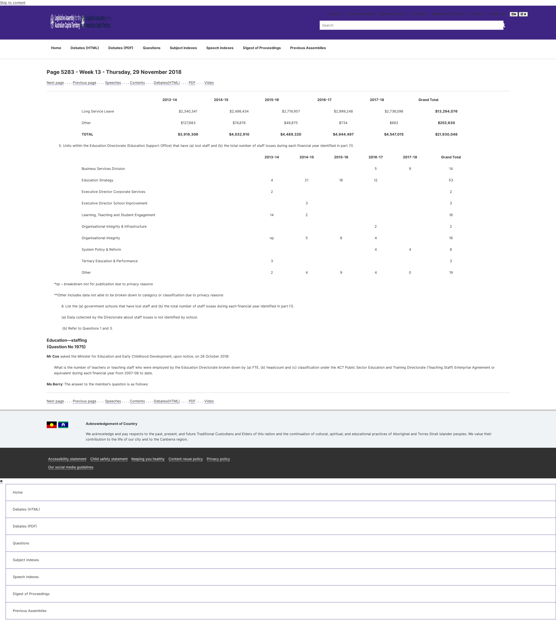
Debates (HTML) (85, 48)
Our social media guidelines (70, 467)
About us (337, 14)
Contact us (497, 14)
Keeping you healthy (148, 459)
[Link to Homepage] (81, 22)
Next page (55, 82)
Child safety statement (109, 459)
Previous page (84, 82)
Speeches (113, 82)
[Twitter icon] (494, 457)
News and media (362, 14)
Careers (477, 14)
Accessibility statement (67, 459)
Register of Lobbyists (449, 14)
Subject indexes (183, 48)
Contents (137, 82)
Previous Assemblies (308, 48)
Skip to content (12, 2)
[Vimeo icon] (505, 457)
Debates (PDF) (120, 48)
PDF (192, 82)
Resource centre (393, 14)
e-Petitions (419, 14)
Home (56, 48)
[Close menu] (1, 481)
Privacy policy (218, 459)
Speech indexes (219, 48)
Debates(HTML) (167, 82)
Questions (152, 48)
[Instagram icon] (472, 457)
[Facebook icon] (484, 457)
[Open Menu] (514, 14)
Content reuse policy (186, 459)
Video (209, 82)
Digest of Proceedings (262, 48)
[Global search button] (502, 24)
